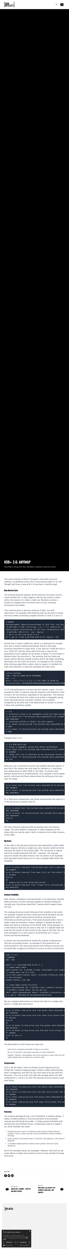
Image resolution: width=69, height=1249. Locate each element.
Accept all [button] (9, 1242)
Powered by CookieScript (24, 1245)
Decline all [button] (23, 1242)
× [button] (29, 1231)
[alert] (16, 1238)
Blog (24, 567)
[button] (7, 1245)
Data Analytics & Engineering (34, 567)
